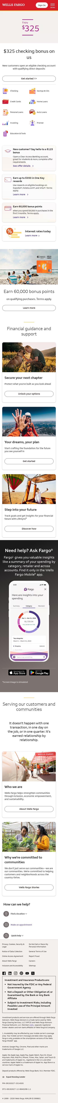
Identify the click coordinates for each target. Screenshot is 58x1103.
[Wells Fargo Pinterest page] (21, 973)
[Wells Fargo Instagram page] (15, 973)
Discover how (29, 528)
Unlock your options (29, 393)
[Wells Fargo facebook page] (4, 973)
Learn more (19, 194)
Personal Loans (16, 112)
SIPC (32, 1025)
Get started (29, 461)
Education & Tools (18, 133)
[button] (17, 672)
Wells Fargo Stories (29, 887)
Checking (14, 91)
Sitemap (32, 965)
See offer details (21, 165)
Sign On (42, 5)
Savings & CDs (43, 91)
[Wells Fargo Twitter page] (33, 973)
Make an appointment (21, 924)
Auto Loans (42, 112)
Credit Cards (15, 101)
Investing (14, 123)
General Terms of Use (37, 951)
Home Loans (42, 101)
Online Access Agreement (12, 956)
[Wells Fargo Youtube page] (27, 973)
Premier (40, 123)
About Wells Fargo (29, 808)
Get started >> (29, 78)
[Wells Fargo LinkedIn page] (10, 973)
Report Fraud (34, 956)
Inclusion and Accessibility (12, 965)
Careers (32, 961)
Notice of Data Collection (12, 951)
